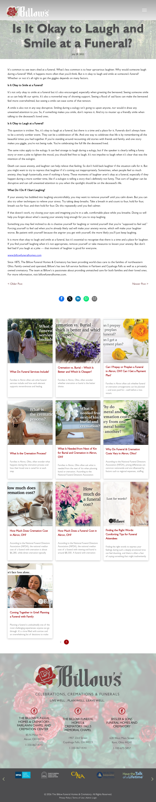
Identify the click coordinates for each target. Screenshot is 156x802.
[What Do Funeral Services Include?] (30, 341)
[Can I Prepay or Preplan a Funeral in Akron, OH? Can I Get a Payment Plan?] (125, 341)
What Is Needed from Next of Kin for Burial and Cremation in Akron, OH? (77, 453)
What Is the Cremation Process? (28, 453)
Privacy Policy (65, 798)
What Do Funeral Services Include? (29, 372)
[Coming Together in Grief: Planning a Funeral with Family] (30, 585)
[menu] (144, 10)
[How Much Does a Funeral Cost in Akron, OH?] (78, 504)
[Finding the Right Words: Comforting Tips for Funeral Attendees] (125, 504)
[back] (3, 779)
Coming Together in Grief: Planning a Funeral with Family (29, 614)
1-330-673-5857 (122, 748)
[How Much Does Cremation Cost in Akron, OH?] (30, 504)
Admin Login (91, 798)
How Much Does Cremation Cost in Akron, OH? (29, 533)
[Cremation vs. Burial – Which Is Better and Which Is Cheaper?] (78, 341)
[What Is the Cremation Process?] (30, 422)
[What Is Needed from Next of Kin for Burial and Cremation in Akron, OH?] (78, 422)
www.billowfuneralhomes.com (24, 255)
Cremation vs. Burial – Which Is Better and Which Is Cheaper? (76, 370)
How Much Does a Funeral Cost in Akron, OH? (77, 533)
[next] (152, 779)
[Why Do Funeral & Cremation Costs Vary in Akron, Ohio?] (125, 422)
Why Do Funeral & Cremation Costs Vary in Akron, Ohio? (123, 451)
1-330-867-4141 (34, 745)
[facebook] (34, 711)
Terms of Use (78, 798)
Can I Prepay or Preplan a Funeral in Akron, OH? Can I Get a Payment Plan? (126, 371)
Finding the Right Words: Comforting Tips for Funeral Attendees (121, 534)
